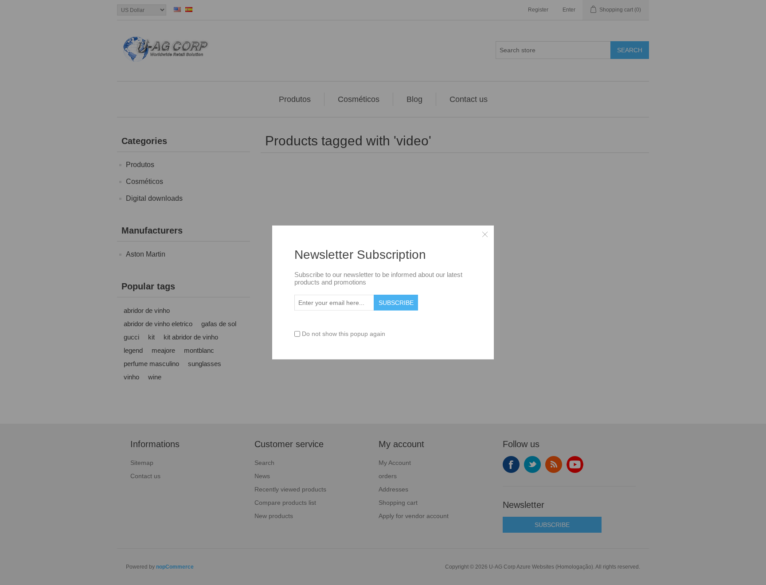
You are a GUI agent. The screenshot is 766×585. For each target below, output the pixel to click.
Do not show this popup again (343, 333)
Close (485, 234)
